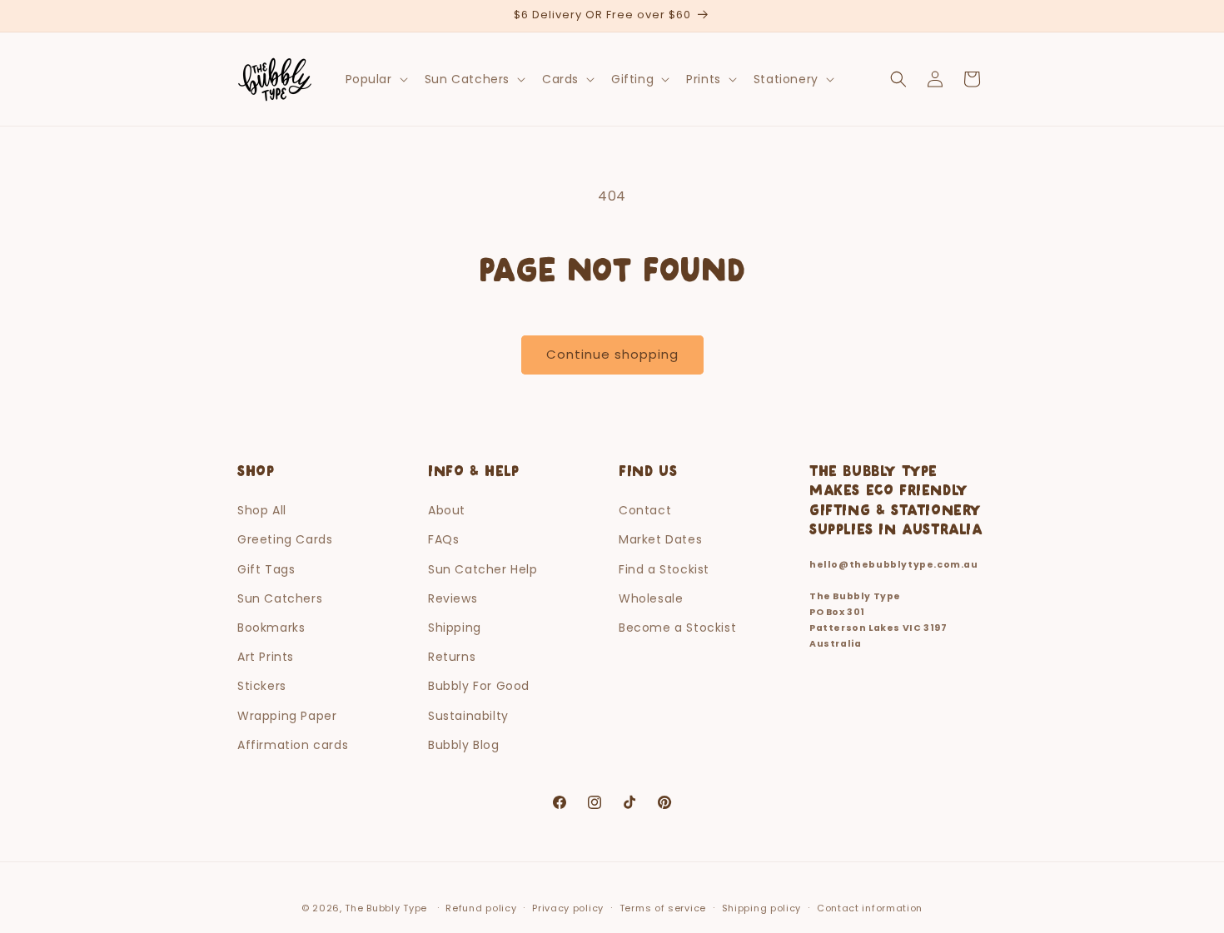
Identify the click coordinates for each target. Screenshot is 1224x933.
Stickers (261, 685)
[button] (375, 79)
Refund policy (480, 908)
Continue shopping (612, 354)
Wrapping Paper (286, 715)
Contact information (870, 908)
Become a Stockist (677, 627)
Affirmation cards (292, 745)
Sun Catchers (279, 598)
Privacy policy (568, 908)
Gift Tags (266, 569)
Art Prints (265, 656)
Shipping (454, 627)
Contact (645, 510)
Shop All (261, 510)
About (446, 510)
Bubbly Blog (464, 745)
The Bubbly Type (386, 908)
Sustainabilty (468, 715)
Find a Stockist (664, 569)
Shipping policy (762, 908)
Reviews (452, 598)
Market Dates (660, 539)
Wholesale (651, 598)
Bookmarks (271, 627)
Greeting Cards (284, 539)
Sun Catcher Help (483, 569)
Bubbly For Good (479, 685)
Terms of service (662, 908)
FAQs (443, 539)
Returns (451, 656)
